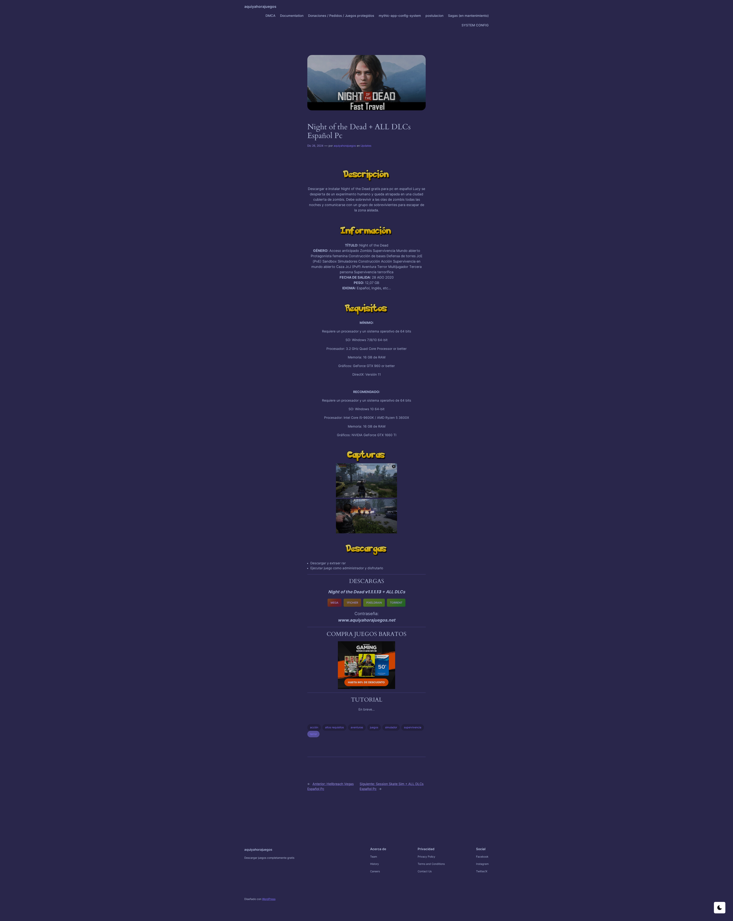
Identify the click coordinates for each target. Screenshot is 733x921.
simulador (391, 727)
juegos (374, 727)
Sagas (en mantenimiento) (468, 16)
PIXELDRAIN (374, 602)
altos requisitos (334, 727)
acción (314, 727)
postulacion (434, 16)
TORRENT (396, 602)
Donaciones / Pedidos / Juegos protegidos (341, 16)
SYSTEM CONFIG (475, 25)
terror (313, 734)
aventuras (357, 727)
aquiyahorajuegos (260, 6)
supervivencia (412, 727)
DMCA (270, 16)
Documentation (292, 16)
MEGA (334, 602)
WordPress (268, 899)
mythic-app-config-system (400, 16)
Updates (366, 145)
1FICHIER (352, 602)
